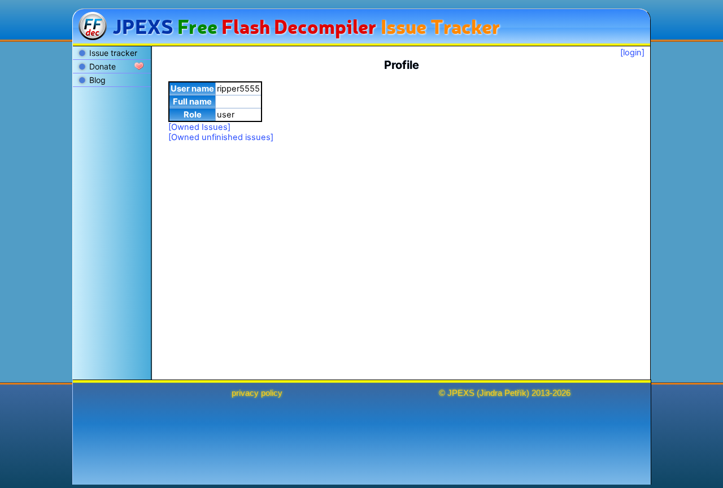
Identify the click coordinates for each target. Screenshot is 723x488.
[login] (632, 52)
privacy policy (257, 393)
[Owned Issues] (199, 127)
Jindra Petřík (503, 393)
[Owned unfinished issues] (220, 137)
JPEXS (460, 393)
